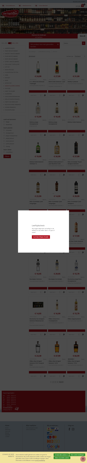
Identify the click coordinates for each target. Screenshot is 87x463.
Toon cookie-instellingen (77, 455)
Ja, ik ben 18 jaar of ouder (41, 237)
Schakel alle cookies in (61, 455)
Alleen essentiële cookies (62, 457)
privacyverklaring (40, 460)
